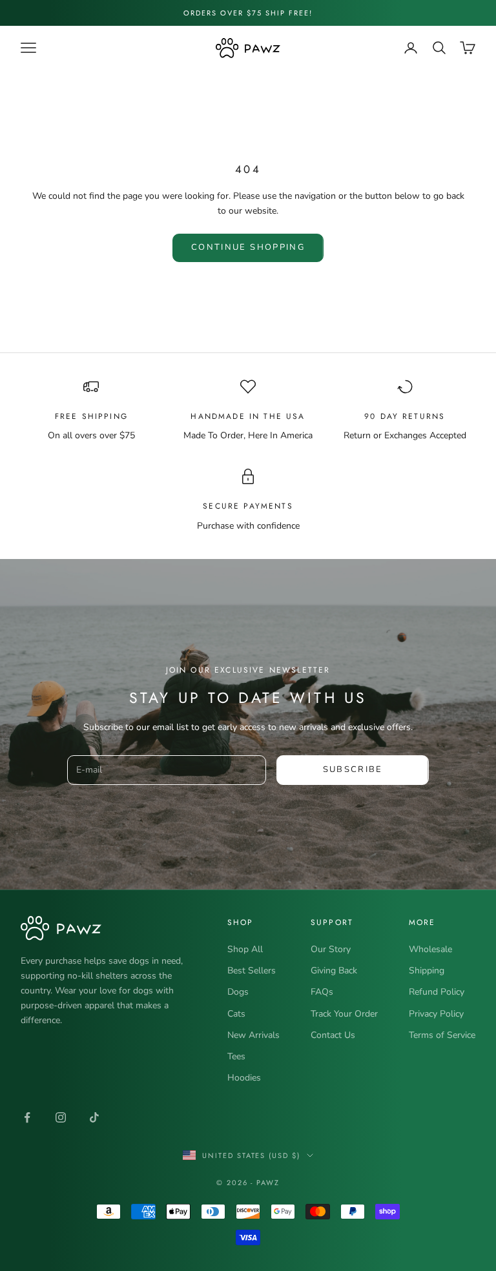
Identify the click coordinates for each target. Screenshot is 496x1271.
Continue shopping (248, 247)
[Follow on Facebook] (27, 1117)
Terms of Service (442, 1035)
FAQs (322, 992)
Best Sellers (251, 970)
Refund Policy (436, 992)
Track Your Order (344, 1014)
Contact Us (333, 1035)
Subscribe (353, 769)
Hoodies (244, 1078)
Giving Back (334, 970)
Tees (236, 1056)
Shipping (426, 970)
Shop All (245, 949)
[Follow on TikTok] (94, 1117)
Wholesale (430, 949)
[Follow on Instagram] (60, 1117)
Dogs (238, 992)
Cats (236, 1014)
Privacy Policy (436, 1014)
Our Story (331, 949)
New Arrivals (253, 1035)
